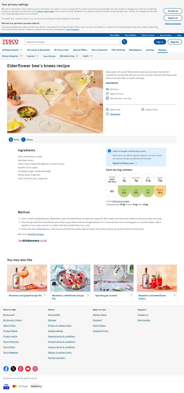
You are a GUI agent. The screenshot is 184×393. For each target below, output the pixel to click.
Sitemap (52, 320)
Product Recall (10, 330)
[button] (114, 35)
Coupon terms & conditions (61, 347)
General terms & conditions (61, 336)
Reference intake (120, 201)
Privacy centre (10, 336)
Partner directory (56, 357)
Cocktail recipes (36, 234)
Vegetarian (115, 114)
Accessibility (54, 314)
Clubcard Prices (100, 330)
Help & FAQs (9, 325)
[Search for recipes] (124, 41)
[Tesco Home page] (10, 41)
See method (112, 82)
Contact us (143, 314)
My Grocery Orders (12, 320)
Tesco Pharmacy (11, 341)
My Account (9, 314)
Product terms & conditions (61, 341)
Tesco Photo (9, 347)
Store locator (144, 320)
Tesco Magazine (10, 352)
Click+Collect (99, 325)
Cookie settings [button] (55, 330)
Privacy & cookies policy (60, 325)
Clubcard (97, 320)
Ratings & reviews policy (60, 352)
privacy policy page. (45, 11)
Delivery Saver (100, 314)
